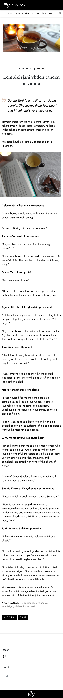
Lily (31, 694)
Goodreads (28, 603)
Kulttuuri (9, 617)
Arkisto (41, 13)
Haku (52, 13)
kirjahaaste (41, 603)
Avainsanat (24, 13)
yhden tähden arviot (26, 606)
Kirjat (23, 617)
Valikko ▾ (20, 5)
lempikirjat (7, 606)
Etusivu (8, 13)
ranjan (40, 68)
